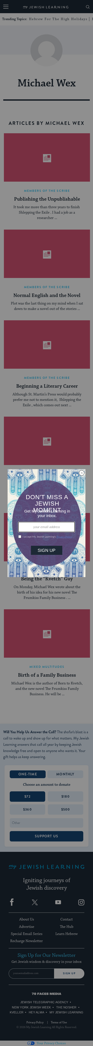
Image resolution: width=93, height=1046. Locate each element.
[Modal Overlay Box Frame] (46, 523)
